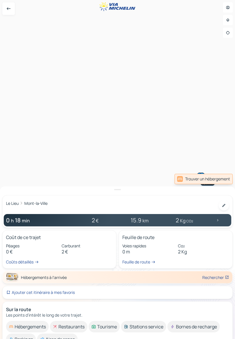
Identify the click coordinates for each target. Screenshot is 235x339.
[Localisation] (228, 33)
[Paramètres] (228, 20)
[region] (117, 169)
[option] (27, 326)
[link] (204, 179)
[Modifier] (224, 205)
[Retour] (8, 8)
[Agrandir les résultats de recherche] (117, 189)
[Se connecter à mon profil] (228, 7)
